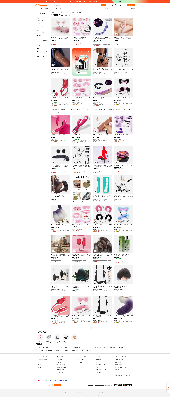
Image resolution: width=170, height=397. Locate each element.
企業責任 (40, 364)
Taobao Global (90, 390)
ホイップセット (104, 347)
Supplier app (91, 385)
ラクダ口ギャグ (41, 350)
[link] (168, 384)
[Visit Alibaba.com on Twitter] (121, 375)
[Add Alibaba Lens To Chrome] (56, 385)
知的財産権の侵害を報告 (101, 369)
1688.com (71, 390)
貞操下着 (112, 109)
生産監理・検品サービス (62, 369)
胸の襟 (63, 109)
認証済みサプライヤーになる (121, 367)
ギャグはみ (113, 347)
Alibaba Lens (40, 385)
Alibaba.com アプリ (99, 385)
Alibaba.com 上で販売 (119, 359)
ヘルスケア (58, 12)
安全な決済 (59, 359)
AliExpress (66, 390)
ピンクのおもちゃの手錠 (75, 347)
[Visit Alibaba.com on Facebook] (116, 375)
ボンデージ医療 (64, 347)
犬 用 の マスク (89, 350)
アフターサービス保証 (62, 367)
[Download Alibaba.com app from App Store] (118, 385)
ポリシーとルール (61, 372)
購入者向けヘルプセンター (101, 359)
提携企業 (117, 369)
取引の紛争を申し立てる (101, 364)
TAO (95, 390)
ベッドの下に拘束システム (43, 347)
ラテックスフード (128, 109)
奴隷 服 (58, 350)
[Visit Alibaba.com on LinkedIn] (119, 375)
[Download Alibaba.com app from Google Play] (127, 385)
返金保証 (59, 362)
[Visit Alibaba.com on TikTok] (129, 375)
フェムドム (119, 109)
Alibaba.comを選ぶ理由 (43, 359)
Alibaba (52, 12)
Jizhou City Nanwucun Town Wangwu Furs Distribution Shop (60, 43)
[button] (99, 5)
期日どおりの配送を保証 (62, 364)
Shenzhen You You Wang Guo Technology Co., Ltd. (60, 104)
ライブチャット (99, 362)
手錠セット (71, 109)
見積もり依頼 (79, 362)
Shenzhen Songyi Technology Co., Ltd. (122, 73)
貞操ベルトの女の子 (56, 112)
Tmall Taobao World (78, 390)
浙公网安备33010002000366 (106, 395)
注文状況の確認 (118, 364)
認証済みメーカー (80, 359)
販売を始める (118, 362)
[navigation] (42, 170)
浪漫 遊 (73, 350)
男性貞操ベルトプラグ (103, 109)
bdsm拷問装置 (121, 347)
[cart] (116, 5)
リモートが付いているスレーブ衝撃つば (90, 347)
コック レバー (65, 350)
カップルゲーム (56, 109)
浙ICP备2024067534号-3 (119, 395)
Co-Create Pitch (41, 362)
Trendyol (99, 390)
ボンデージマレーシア (91, 109)
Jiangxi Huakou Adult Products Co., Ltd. (101, 44)
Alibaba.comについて (42, 356)
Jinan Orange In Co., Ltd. (77, 43)
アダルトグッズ (65, 12)
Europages (104, 390)
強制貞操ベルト (50, 350)
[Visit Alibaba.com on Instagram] (124, 375)
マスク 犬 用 (81, 350)
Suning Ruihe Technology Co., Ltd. (100, 73)
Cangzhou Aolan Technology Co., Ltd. (122, 43)
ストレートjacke (55, 347)
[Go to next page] (96, 328)
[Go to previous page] (88, 328)
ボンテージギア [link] (80, 12)
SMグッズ (73, 12)
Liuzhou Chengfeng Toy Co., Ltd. (58, 73)
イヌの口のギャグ (80, 109)
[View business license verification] (97, 395)
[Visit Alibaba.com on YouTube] (127, 375)
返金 (97, 367)
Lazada (85, 390)
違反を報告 (98, 372)
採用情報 (40, 367)
